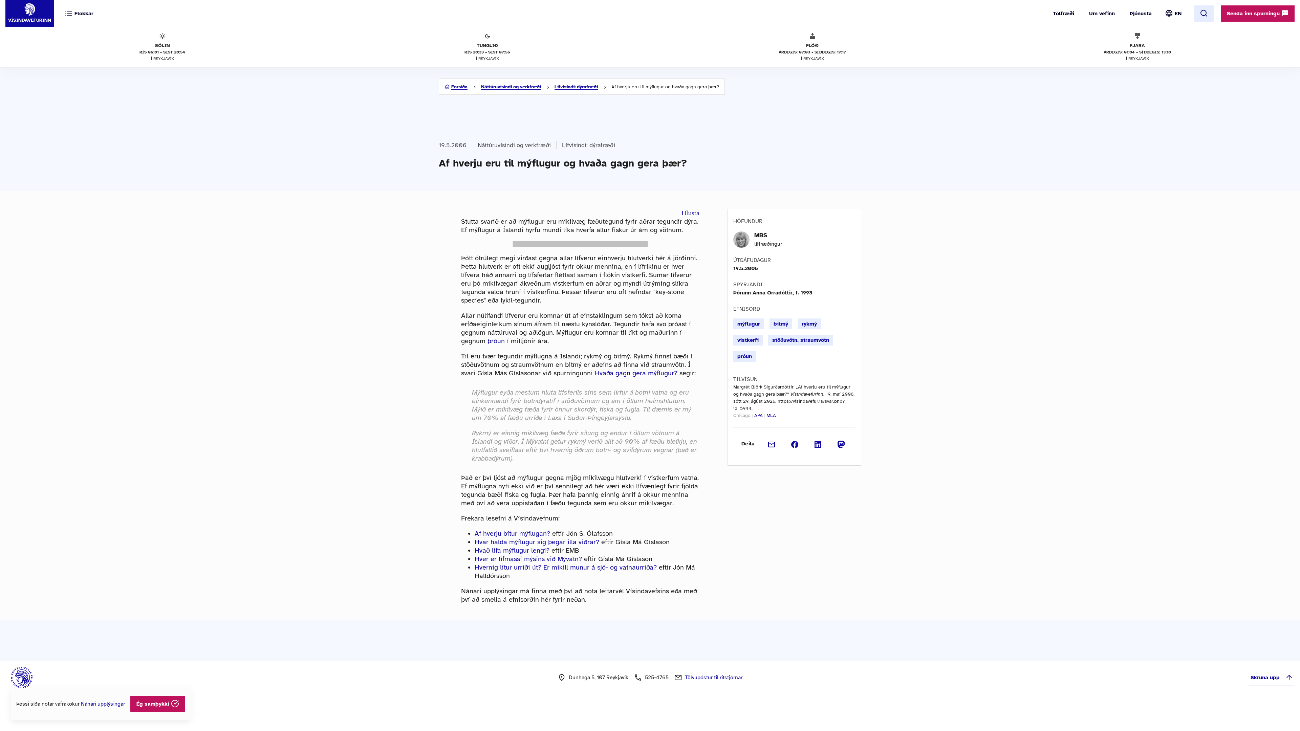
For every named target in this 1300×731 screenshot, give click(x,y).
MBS (760, 235)
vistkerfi (748, 340)
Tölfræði (1063, 13)
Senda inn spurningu (1254, 13)
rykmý (809, 323)
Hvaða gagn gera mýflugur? (636, 373)
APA (758, 415)
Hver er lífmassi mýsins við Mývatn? (528, 559)
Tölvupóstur (713, 677)
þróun (496, 341)
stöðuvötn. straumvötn (800, 340)
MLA (771, 415)
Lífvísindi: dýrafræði (576, 87)
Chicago (742, 415)
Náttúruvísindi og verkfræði (511, 87)
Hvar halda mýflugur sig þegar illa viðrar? (537, 542)
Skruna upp (1265, 677)
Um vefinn (1102, 13)
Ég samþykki (153, 704)
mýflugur (748, 323)
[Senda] (771, 444)
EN (1178, 13)
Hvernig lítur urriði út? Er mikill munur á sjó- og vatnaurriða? (566, 567)
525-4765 (657, 677)
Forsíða (459, 87)
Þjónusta (1141, 13)
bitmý (781, 323)
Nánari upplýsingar (103, 704)
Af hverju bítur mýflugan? (512, 533)
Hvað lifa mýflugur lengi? (512, 550)
